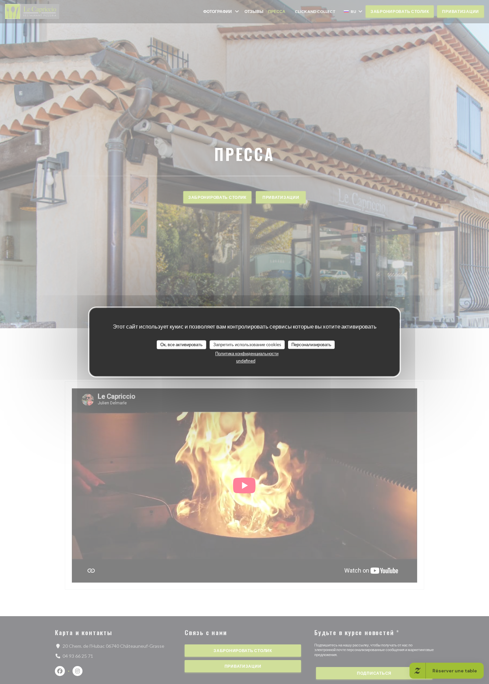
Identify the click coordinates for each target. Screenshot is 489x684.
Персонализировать (311, 344)
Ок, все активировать (181, 344)
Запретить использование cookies (247, 344)
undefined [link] (245, 360)
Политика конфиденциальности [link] (246, 353)
